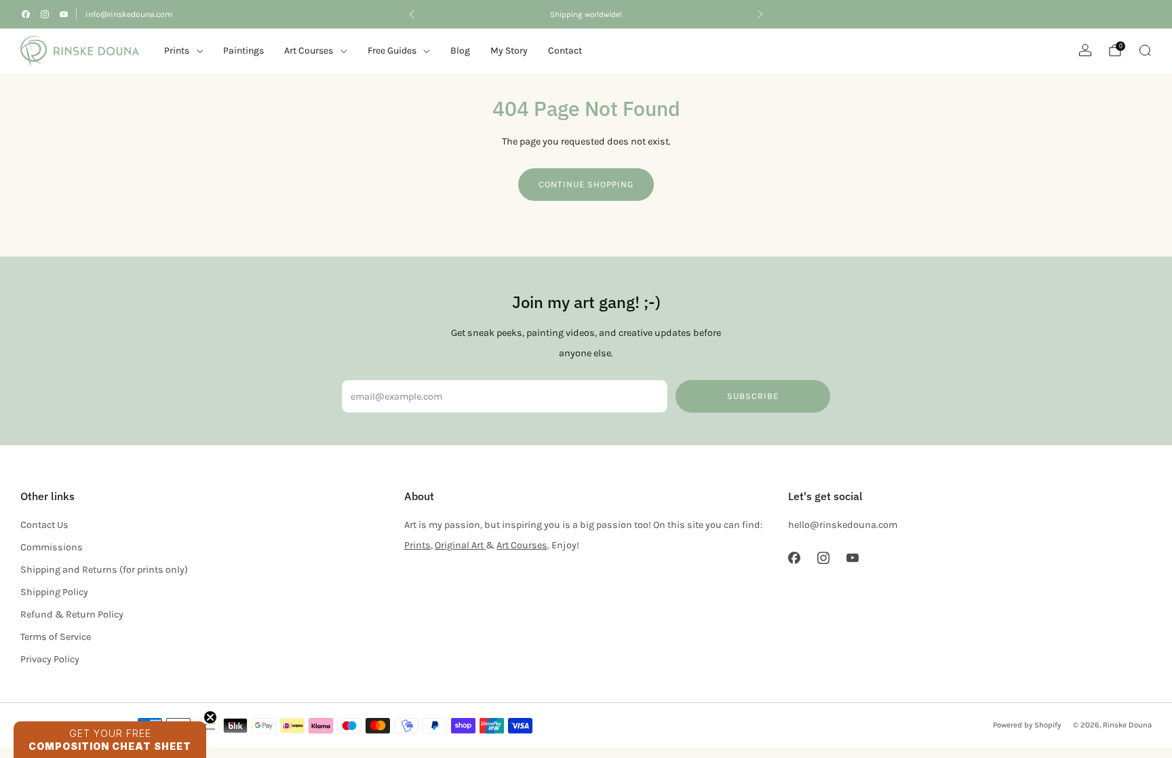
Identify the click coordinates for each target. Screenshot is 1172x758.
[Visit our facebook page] (25, 14)
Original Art (460, 545)
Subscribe (753, 396)
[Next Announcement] (760, 14)
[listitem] (586, 14)
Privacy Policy (49, 659)
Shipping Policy (54, 592)
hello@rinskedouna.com (842, 525)
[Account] (1085, 50)
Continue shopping (586, 184)
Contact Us (44, 525)
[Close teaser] (210, 717)
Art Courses (521, 545)
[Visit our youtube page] (63, 14)
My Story (509, 50)
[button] (110, 739)
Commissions (51, 547)
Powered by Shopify (1027, 724)
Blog (460, 50)
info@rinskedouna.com (128, 14)
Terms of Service (55, 637)
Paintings (243, 50)
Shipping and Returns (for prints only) (104, 569)
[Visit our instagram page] (44, 14)
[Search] (1145, 50)
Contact (565, 50)
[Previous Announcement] (412, 14)
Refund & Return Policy (71, 614)
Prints (176, 50)
